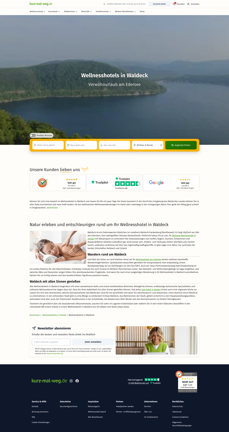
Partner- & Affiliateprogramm (128, 412)
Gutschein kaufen (159, 4)
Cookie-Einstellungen (41, 422)
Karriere (147, 406)
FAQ (33, 417)
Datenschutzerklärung (55, 353)
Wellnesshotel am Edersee (148, 259)
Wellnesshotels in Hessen (54, 315)
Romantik (85, 11)
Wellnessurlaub (36, 11)
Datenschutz (177, 406)
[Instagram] (71, 381)
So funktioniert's (151, 417)
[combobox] (48, 145)
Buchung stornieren (40, 412)
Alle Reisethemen (95, 417)
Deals (142, 11)
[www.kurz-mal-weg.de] (41, 3)
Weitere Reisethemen (124, 11)
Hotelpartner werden (125, 406)
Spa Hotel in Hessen (151, 289)
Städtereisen (69, 11)
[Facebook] (77, 381)
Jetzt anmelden (93, 341)
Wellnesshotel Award (97, 412)
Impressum (177, 412)
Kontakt (35, 406)
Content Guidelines (180, 417)
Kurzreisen (35, 315)
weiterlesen (52, 207)
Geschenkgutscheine (68, 406)
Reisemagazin (94, 406)
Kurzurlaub (52, 11)
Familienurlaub (102, 11)
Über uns (148, 412)
